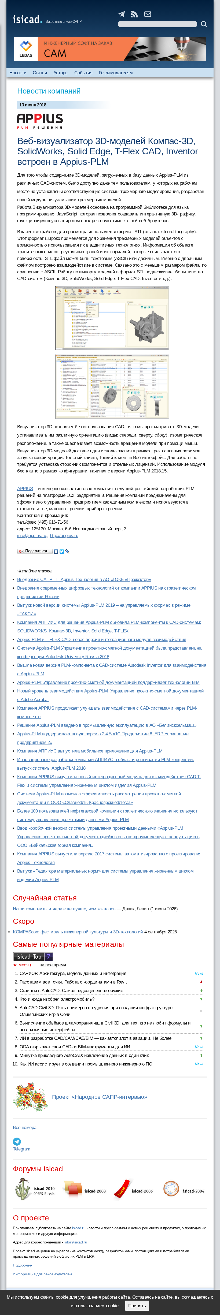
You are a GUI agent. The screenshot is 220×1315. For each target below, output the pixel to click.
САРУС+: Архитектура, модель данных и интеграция (73, 973)
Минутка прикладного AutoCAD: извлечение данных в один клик (84, 1055)
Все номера (24, 1127)
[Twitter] (62, 550)
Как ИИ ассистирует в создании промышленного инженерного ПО (86, 1064)
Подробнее (22, 1265)
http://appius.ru (64, 535)
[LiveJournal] (67, 550)
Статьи (40, 72)
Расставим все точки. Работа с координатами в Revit (73, 982)
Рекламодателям (116, 72)
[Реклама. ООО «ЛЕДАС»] (110, 49)
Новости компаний (49, 91)
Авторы (60, 72)
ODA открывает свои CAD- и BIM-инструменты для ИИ (75, 1046)
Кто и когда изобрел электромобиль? (57, 999)
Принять (137, 1305)
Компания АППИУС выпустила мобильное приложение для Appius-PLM (89, 751)
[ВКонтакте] (56, 550)
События (83, 72)
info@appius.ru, (32, 535)
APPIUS (25, 488)
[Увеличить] (112, 318)
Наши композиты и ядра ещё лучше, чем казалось (64, 908)
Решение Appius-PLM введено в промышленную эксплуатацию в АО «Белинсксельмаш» (106, 725)
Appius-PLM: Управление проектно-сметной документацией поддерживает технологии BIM (108, 682)
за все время (53, 964)
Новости (17, 72)
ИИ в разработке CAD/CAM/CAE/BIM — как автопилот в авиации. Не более (95, 1038)
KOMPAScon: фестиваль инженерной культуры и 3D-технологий (78, 931)
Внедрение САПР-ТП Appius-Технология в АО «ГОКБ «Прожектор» (84, 579)
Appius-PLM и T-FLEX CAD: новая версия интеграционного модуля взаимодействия (101, 639)
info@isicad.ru (75, 1242)
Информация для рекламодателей (42, 1274)
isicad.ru (79, 1228)
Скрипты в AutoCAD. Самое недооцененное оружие (71, 990)
